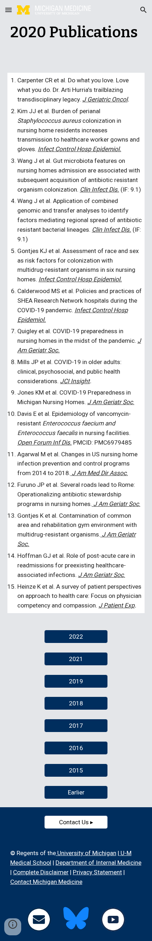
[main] (76, 32)
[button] (8, 10)
